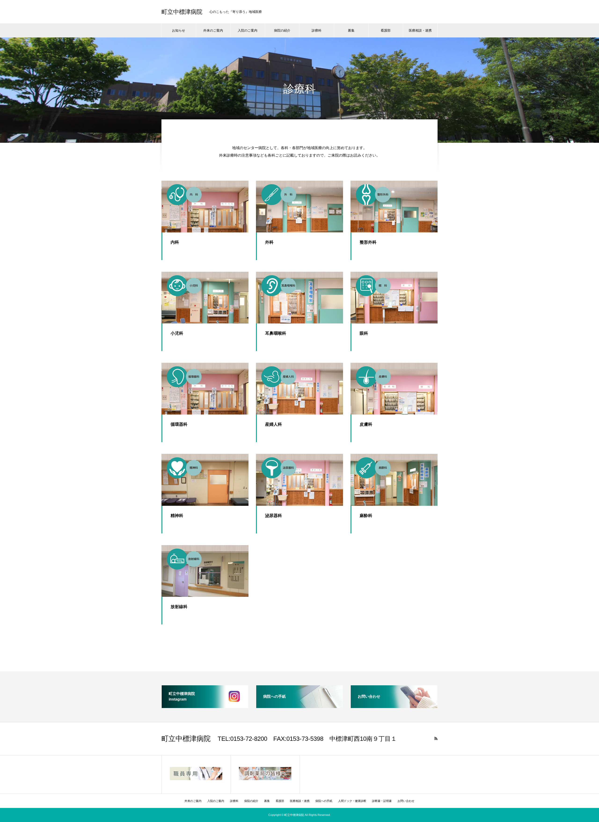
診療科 (316, 30)
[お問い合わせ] (394, 706)
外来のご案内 (213, 30)
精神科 (177, 515)
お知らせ (178, 30)
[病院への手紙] (299, 706)
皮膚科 (366, 424)
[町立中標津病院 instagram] (205, 706)
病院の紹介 (282, 30)
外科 (269, 242)
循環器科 (179, 424)
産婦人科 (273, 424)
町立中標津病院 (181, 12)
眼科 (364, 333)
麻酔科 (366, 515)
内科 (175, 242)
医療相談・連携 (420, 30)
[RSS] (436, 738)
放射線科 (179, 606)
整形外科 (368, 242)
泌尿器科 (273, 515)
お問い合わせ (406, 801)
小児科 (177, 333)
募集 (351, 30)
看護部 (386, 30)
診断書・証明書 (382, 801)
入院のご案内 (247, 30)
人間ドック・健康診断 (352, 801)
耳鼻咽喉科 (275, 333)
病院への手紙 (323, 801)
